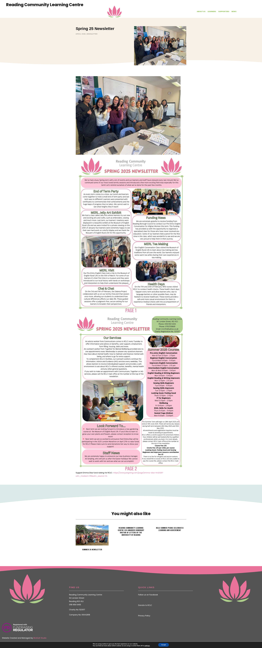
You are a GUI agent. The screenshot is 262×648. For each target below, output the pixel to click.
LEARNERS (212, 11)
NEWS (234, 11)
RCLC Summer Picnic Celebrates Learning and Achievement (170, 529)
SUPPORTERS (223, 11)
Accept (163, 645)
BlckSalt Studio (39, 638)
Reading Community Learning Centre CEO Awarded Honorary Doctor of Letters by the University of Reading (131, 531)
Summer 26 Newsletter (92, 549)
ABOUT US (201, 11)
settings (147, 646)
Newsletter (92, 34)
